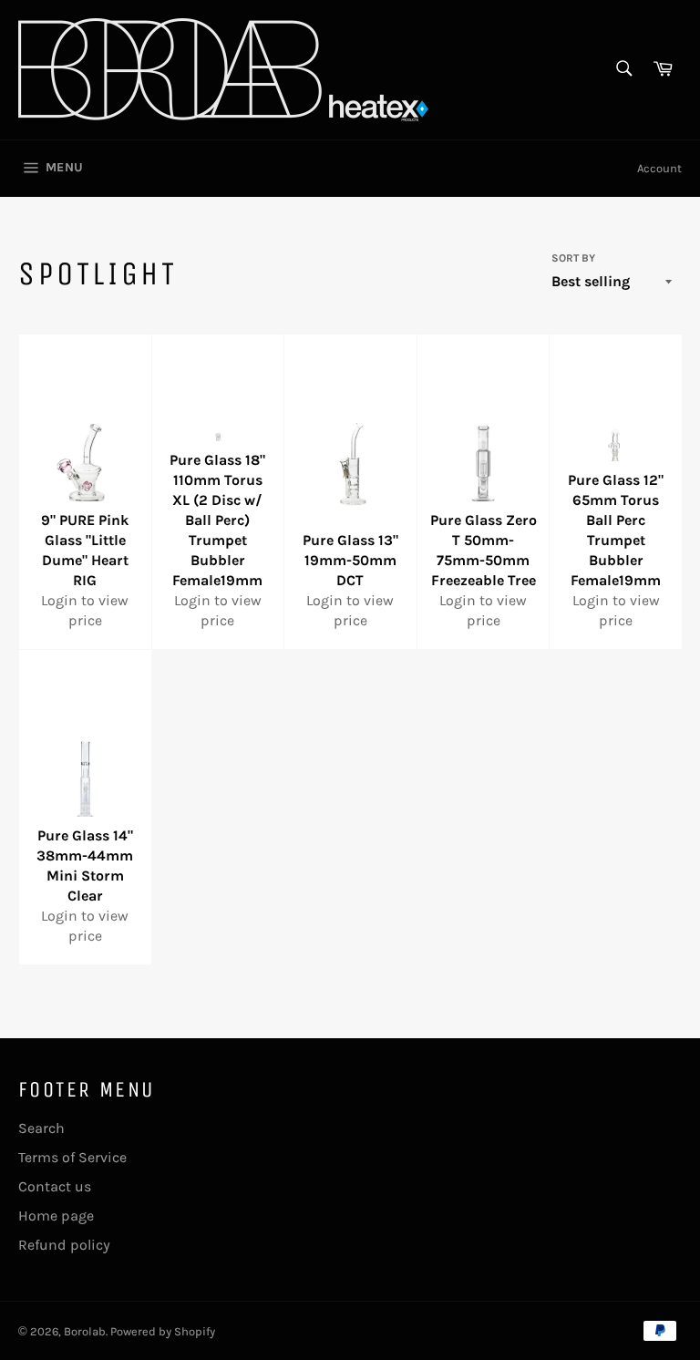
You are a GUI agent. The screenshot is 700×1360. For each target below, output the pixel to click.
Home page (56, 1215)
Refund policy (64, 1244)
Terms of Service (72, 1157)
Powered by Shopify (162, 1331)
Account (659, 168)
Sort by (573, 258)
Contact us (54, 1186)
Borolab (85, 1331)
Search (41, 1128)
